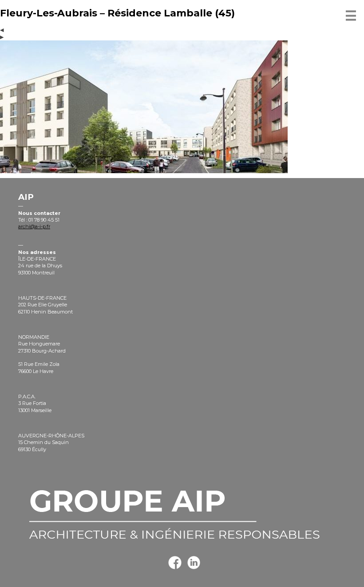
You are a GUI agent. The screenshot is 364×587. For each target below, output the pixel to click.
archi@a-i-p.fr (34, 226)
